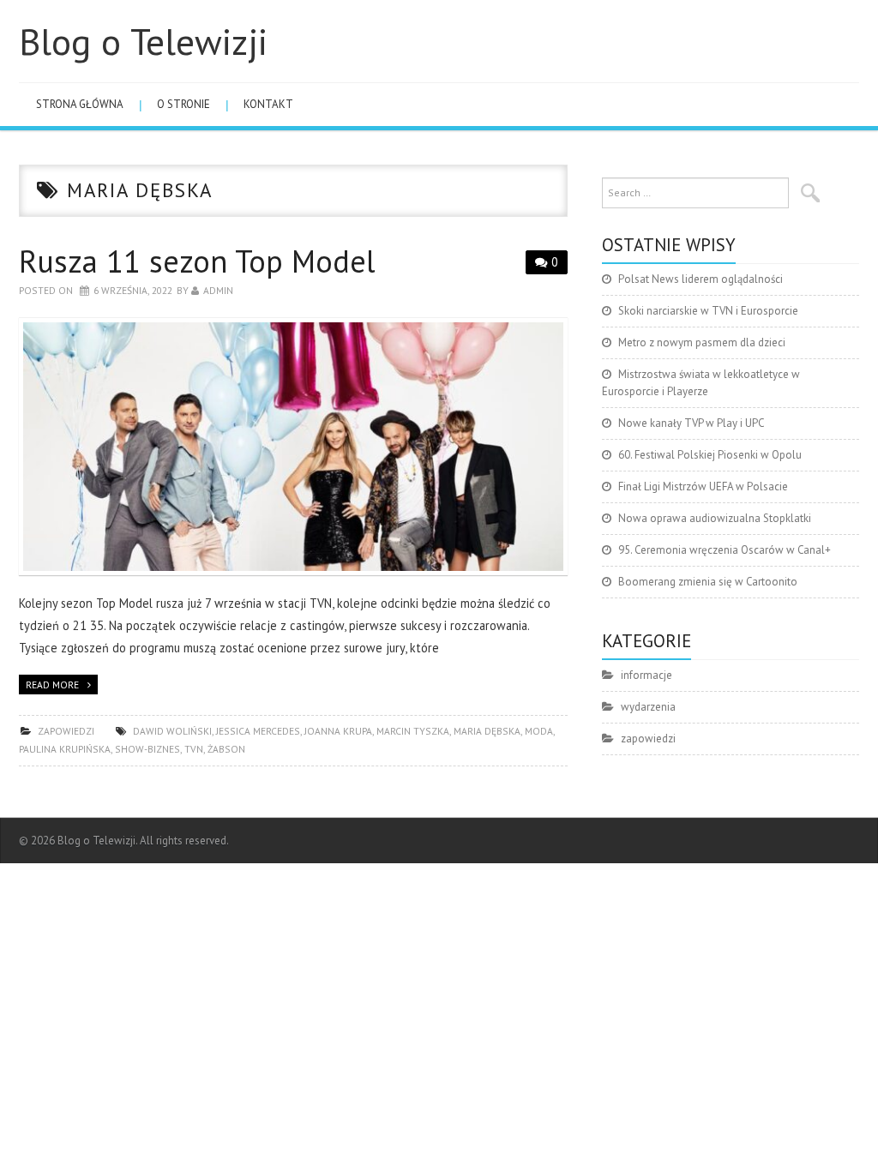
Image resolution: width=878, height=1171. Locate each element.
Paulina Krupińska (65, 748)
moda (539, 730)
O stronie (183, 104)
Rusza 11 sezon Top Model (197, 261)
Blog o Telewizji (143, 41)
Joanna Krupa (338, 730)
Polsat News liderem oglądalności (700, 279)
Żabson (226, 748)
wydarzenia (648, 707)
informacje (646, 675)
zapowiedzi (66, 730)
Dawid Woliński (172, 730)
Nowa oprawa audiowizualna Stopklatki (714, 518)
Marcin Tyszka (412, 730)
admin (218, 290)
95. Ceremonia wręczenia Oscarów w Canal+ (724, 550)
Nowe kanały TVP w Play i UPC (691, 423)
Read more (52, 684)
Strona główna (79, 104)
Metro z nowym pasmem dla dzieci (701, 342)
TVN (193, 748)
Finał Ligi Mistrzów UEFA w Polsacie (703, 486)
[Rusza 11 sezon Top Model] (293, 447)
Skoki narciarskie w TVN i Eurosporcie (708, 310)
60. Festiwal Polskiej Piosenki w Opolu (710, 454)
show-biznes (147, 748)
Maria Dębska (487, 730)
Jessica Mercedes (258, 730)
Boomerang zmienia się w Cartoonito (707, 581)
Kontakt (268, 104)
